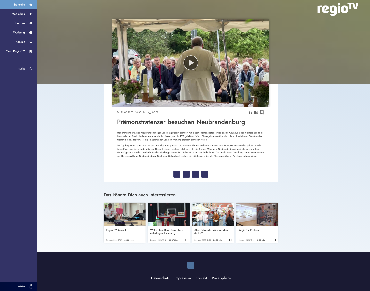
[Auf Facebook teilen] (176, 174)
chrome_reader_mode (256, 112)
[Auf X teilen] (186, 174)
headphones (251, 112)
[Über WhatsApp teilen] (195, 174)
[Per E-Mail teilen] (204, 174)
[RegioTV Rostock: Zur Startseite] (338, 9)
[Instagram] (190, 265)
